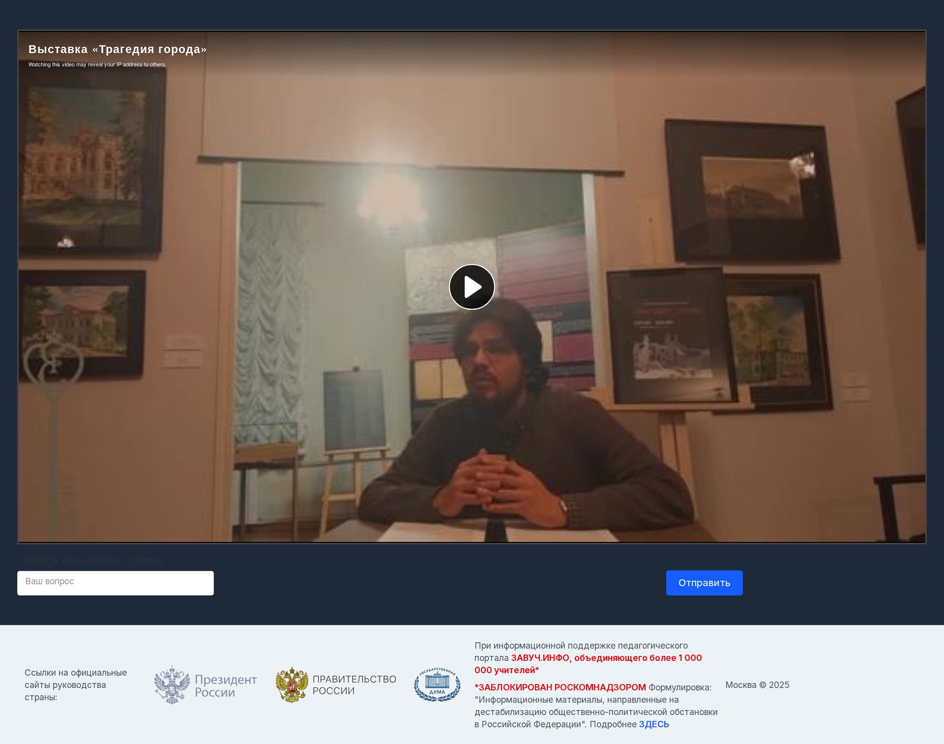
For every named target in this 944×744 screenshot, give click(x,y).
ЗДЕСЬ (654, 724)
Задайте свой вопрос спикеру (91, 559)
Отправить (704, 583)
